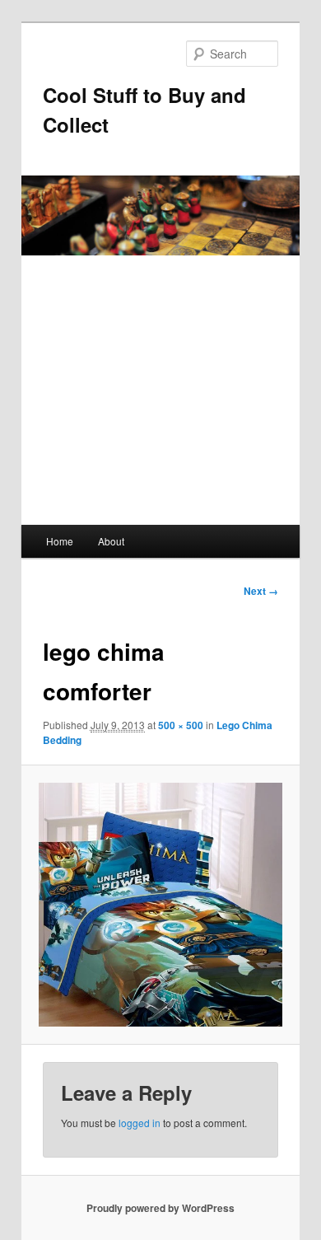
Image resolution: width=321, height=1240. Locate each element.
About (111, 541)
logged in (139, 1123)
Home (59, 541)
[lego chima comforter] (160, 904)
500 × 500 (180, 725)
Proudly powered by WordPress (160, 1207)
